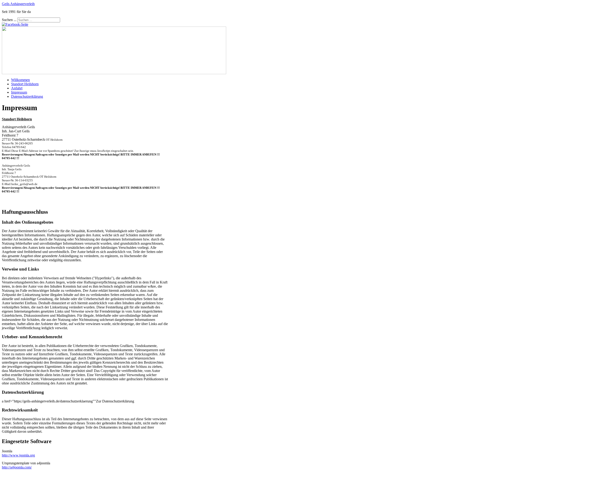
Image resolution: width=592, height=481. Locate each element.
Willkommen (20, 80)
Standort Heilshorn (25, 84)
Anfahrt (16, 88)
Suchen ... (9, 20)
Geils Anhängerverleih (18, 4)
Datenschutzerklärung (27, 96)
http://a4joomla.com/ (17, 467)
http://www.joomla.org (18, 455)
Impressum (19, 92)
